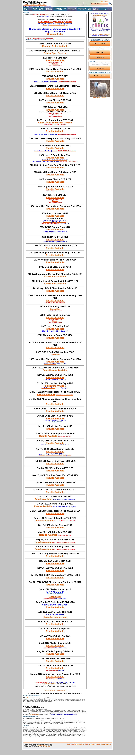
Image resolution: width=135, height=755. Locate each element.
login (102, 1)
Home (30, 9)
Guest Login (31, 697)
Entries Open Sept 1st (55, 53)
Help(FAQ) (103, 9)
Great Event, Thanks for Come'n (55, 122)
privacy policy (48, 746)
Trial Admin (89, 9)
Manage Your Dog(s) (82, 9)
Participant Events (41, 745)
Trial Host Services (34, 714)
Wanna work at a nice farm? (100, 97)
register (106, 1)
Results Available (55, 60)
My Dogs (98, 744)
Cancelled (55, 309)
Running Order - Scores (82, 744)
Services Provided (95, 9)
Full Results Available (55, 386)
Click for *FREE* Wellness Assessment (100, 35)
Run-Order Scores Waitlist (60, 9)
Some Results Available (55, 370)
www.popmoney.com (50, 683)
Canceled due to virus (55, 617)
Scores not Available (55, 276)
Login (109, 9)
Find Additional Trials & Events (55, 690)
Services (103, 744)
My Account (92, 744)
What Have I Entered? (49, 9)
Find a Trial (35, 9)
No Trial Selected (41, 9)
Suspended (55, 596)
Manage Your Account (72, 9)
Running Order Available (55, 46)
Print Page (25, 9)
